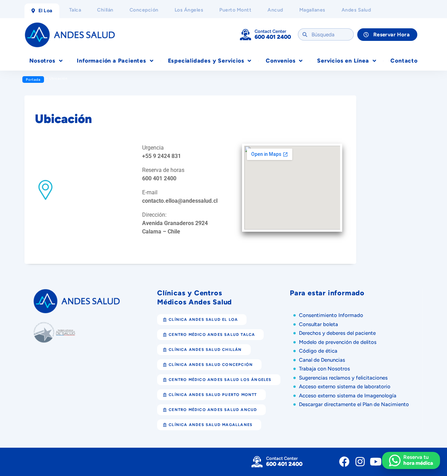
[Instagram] (360, 462)
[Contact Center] (245, 34)
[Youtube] (376, 462)
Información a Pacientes (111, 60)
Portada (33, 79)
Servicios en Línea (343, 60)
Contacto (403, 60)
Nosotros (42, 60)
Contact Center (270, 31)
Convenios (280, 60)
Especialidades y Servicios (206, 60)
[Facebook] (344, 462)
